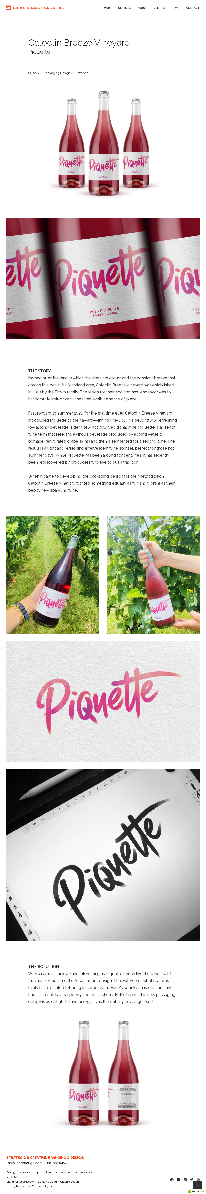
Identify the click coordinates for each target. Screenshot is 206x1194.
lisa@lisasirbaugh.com (24, 1163)
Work (107, 8)
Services (124, 8)
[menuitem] (108, 8)
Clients (159, 8)
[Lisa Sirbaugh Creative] (35, 7)
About (142, 8)
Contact (193, 8)
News (175, 8)
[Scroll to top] (197, 1185)
